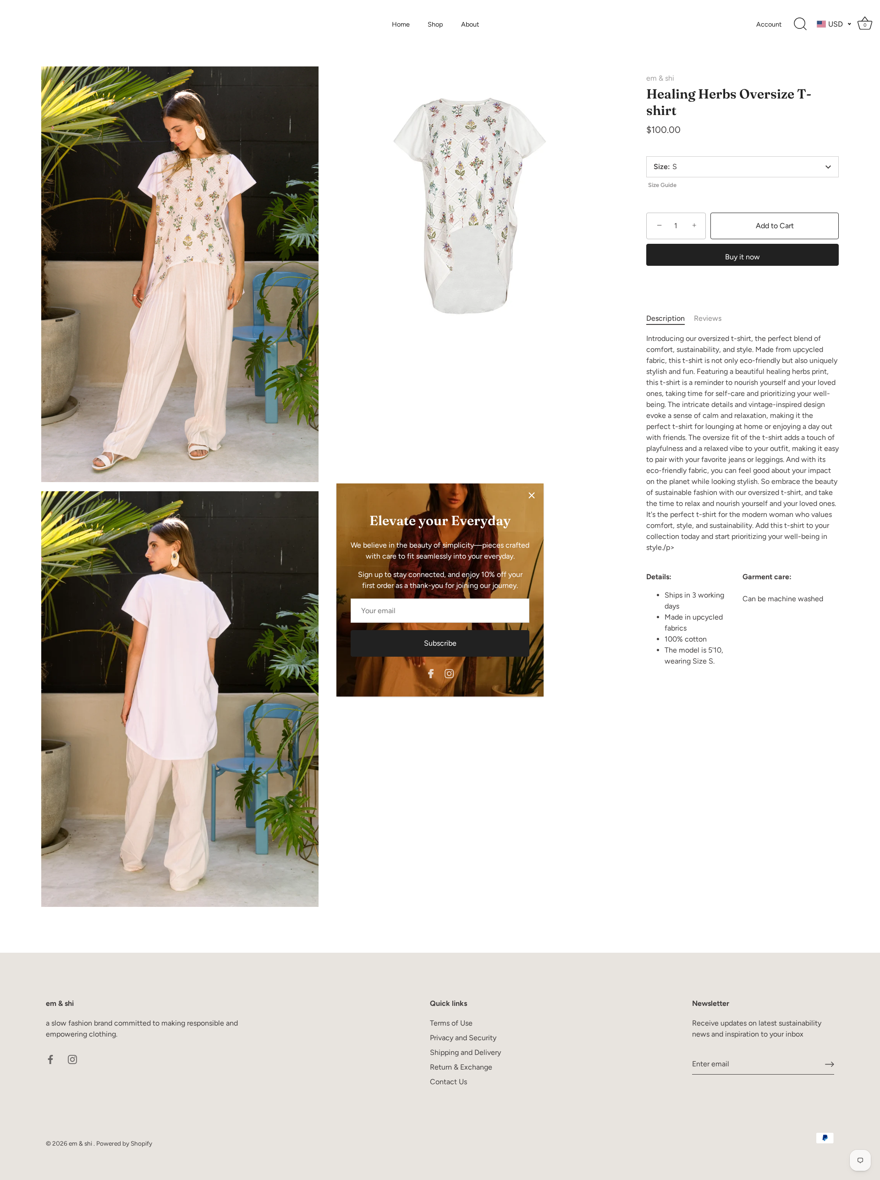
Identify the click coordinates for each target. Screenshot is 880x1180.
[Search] (800, 24)
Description (665, 318)
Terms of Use (451, 1023)
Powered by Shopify (124, 1143)
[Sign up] (829, 1064)
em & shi (660, 78)
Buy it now (742, 256)
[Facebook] (430, 673)
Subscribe (440, 643)
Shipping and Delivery (465, 1052)
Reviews (707, 318)
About (470, 24)
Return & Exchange (461, 1067)
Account (768, 24)
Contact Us (448, 1081)
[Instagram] (449, 673)
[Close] (532, 495)
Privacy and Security (463, 1037)
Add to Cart (775, 225)
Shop (435, 24)
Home (401, 24)
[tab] (670, 318)
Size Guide (662, 184)
